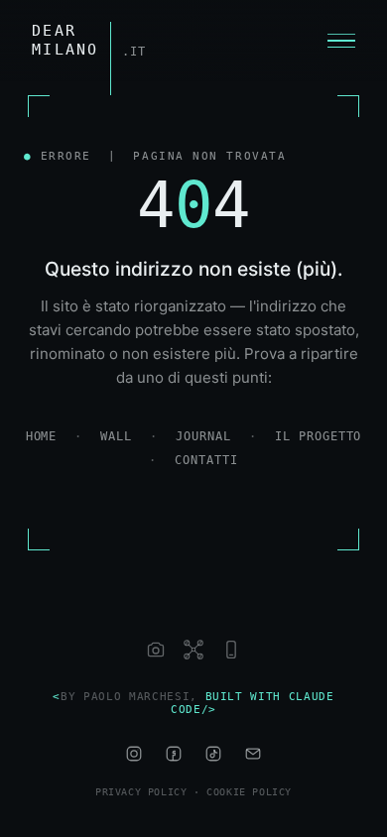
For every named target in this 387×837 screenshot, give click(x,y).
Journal (203, 436)
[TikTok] (213, 754)
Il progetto (318, 436)
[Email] (253, 754)
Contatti (206, 460)
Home (42, 436)
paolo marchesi (136, 696)
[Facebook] (174, 754)
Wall (116, 436)
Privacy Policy (141, 791)
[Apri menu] (341, 41)
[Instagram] (134, 754)
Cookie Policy (249, 791)
